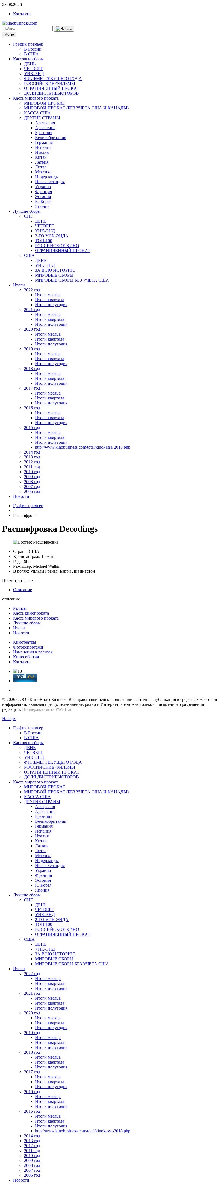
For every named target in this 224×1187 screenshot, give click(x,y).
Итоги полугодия (51, 304)
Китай (41, 157)
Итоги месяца (48, 294)
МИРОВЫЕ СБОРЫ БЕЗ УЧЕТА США (72, 280)
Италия (42, 152)
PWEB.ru (63, 709)
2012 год (32, 462)
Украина (43, 186)
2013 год (32, 457)
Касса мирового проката (36, 98)
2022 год (32, 290)
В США (31, 54)
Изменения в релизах (33, 652)
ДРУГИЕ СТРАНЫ (42, 118)
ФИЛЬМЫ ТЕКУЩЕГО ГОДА (53, 78)
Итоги (19, 285)
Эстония (43, 196)
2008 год (32, 481)
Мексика (43, 172)
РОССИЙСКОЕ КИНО (57, 245)
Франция (43, 191)
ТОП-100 (43, 240)
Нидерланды (47, 176)
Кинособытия (26, 657)
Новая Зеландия (50, 181)
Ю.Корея (43, 201)
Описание (22, 589)
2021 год (32, 309)
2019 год (32, 349)
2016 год (32, 407)
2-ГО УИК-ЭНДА (52, 235)
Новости (21, 496)
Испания (43, 147)
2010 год (32, 471)
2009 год (32, 476)
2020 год (32, 329)
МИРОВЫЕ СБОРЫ (54, 275)
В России (33, 49)
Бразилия (43, 132)
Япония (42, 206)
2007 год (32, 486)
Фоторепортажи (28, 647)
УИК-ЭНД (34, 73)
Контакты (22, 13)
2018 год (32, 368)
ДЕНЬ (30, 63)
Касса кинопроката (31, 613)
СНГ (28, 216)
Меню (9, 34)
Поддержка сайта (38, 709)
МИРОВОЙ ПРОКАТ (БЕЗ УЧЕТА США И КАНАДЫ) (76, 108)
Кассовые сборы (28, 59)
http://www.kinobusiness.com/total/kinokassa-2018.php (82, 447)
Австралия (45, 122)
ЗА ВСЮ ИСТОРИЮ (55, 270)
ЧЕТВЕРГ (33, 68)
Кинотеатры (24, 642)
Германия (44, 142)
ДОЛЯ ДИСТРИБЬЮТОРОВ (51, 93)
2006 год (32, 491)
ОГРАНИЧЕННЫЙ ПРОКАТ (51, 88)
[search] (64, 29)
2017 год (32, 388)
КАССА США (37, 113)
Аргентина (45, 127)
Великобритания (50, 137)
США (29, 255)
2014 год (32, 452)
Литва (40, 167)
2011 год (32, 466)
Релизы (20, 608)
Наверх (9, 718)
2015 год (32, 427)
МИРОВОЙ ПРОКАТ (44, 103)
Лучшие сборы (27, 211)
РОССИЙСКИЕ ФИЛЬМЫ (49, 83)
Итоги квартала (49, 299)
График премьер (28, 44)
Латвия (41, 162)
